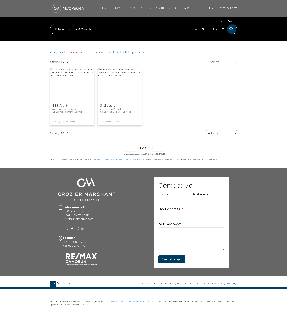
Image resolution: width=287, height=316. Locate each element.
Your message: (169, 224)
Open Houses (137, 52)
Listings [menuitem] (116, 8)
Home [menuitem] (104, 8)
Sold (125, 52)
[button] (66, 228)
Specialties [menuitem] (161, 8)
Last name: (201, 194)
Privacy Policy (196, 283)
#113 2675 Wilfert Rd (115, 110)
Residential (114, 52)
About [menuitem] (188, 8)
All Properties (56, 52)
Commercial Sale (96, 52)
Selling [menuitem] (145, 8)
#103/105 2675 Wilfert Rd (68, 110)
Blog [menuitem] (177, 8)
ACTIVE (223, 21)
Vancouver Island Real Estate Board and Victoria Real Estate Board (117, 159)
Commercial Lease (76, 52)
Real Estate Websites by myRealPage (220, 283)
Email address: (169, 209)
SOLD (235, 21)
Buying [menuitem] (131, 8)
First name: (166, 194)
